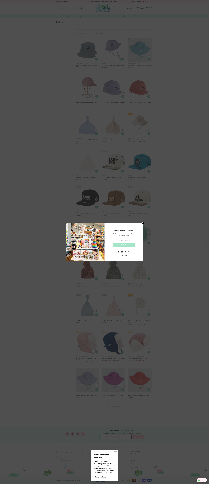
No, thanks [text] (124, 255)
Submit (123, 245)
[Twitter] (129, 251)
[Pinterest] (125, 251)
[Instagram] (122, 251)
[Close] (143, 223)
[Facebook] (118, 251)
